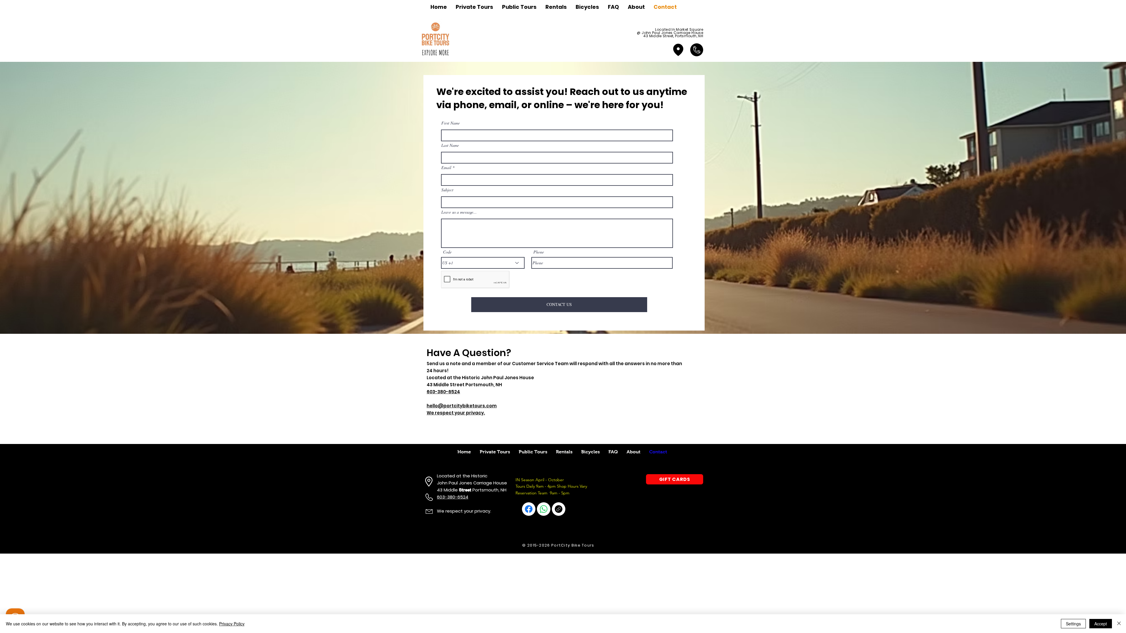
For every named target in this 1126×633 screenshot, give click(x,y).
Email (446, 168)
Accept (1100, 624)
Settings (1073, 624)
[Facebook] (528, 509)
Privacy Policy (232, 624)
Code (447, 252)
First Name (450, 123)
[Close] (1118, 623)
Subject (447, 190)
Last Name (450, 145)
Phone (538, 252)
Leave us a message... (459, 212)
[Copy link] (558, 509)
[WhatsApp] (543, 509)
